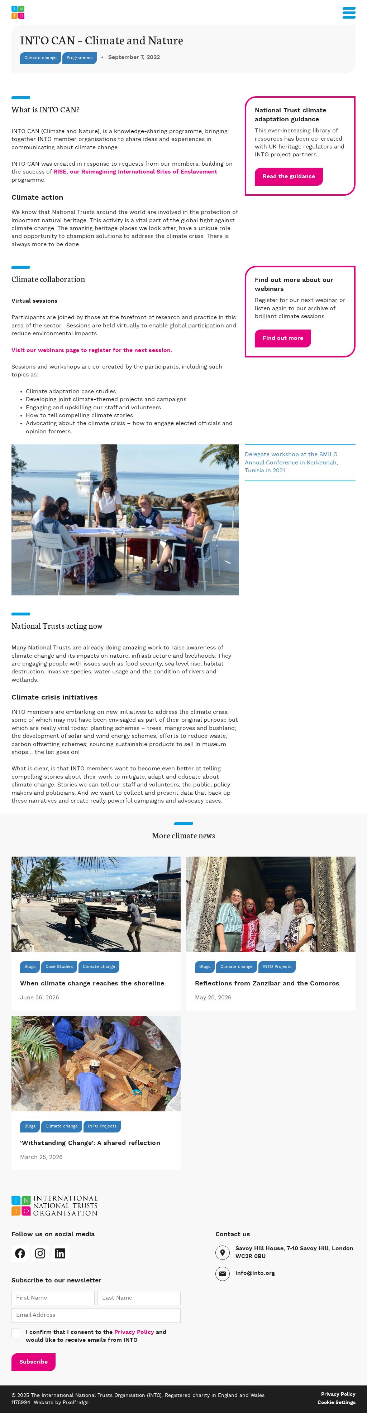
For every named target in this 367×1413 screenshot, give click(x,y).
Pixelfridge (76, 1402)
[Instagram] (40, 1253)
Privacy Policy (134, 1332)
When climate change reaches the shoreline (92, 983)
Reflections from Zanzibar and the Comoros (267, 983)
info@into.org (255, 1273)
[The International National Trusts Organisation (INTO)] (183, 12)
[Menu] (349, 11)
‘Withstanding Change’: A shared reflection (90, 1143)
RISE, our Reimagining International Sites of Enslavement (135, 172)
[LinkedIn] (60, 1253)
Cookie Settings (337, 1402)
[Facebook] (20, 1253)
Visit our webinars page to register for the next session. (92, 351)
